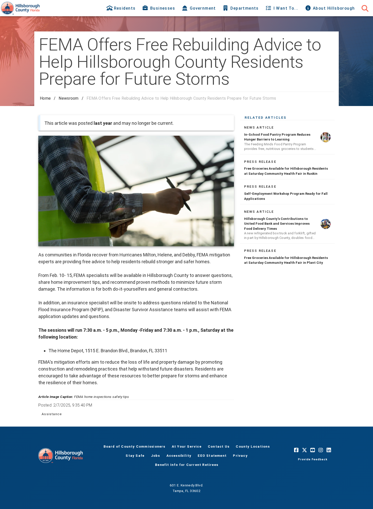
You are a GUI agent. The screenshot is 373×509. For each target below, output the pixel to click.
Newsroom (68, 98)
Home (45, 98)
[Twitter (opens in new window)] (304, 450)
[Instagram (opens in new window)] (321, 450)
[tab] (121, 8)
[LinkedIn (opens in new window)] (329, 450)
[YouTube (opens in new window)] (313, 450)
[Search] (365, 8)
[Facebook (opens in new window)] (296, 450)
